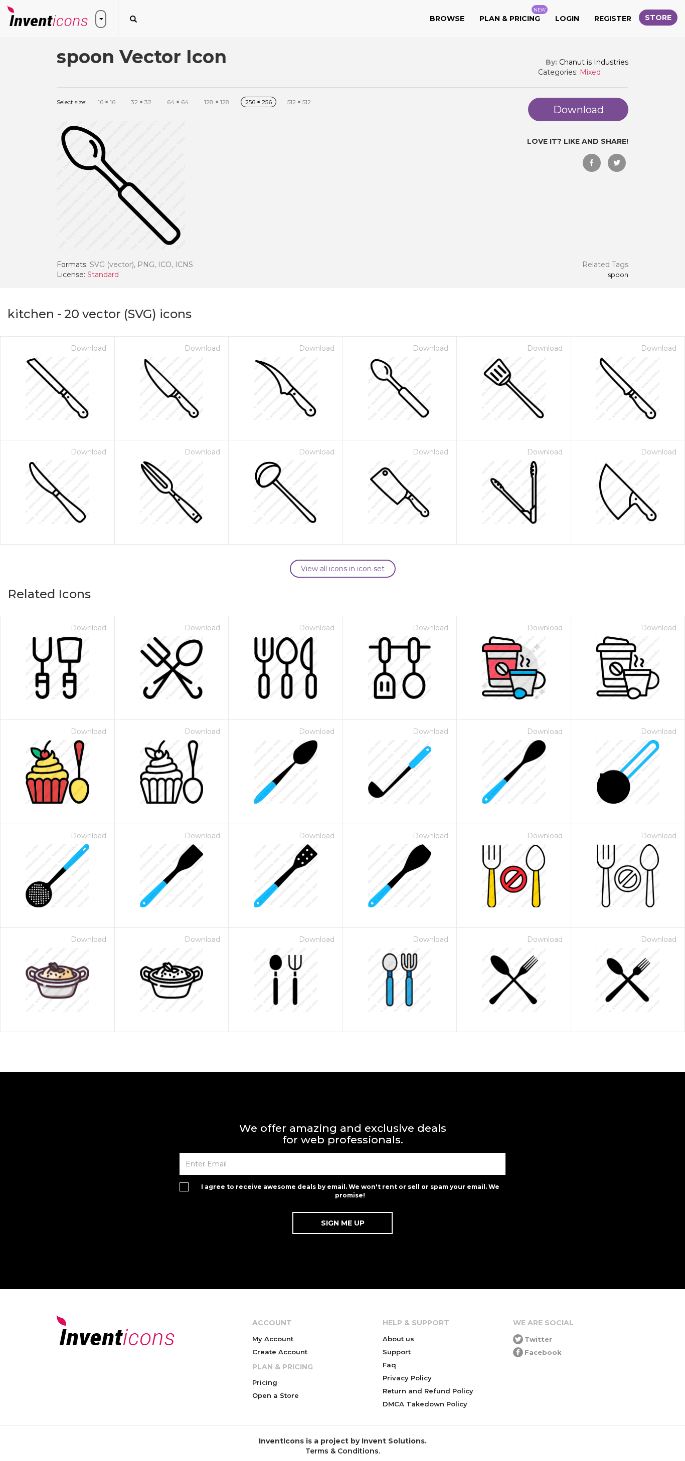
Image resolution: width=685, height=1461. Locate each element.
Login (567, 18)
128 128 (217, 102)
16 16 (106, 102)
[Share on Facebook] (592, 163)
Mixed (590, 72)
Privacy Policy (407, 1378)
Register (612, 18)
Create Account (279, 1352)
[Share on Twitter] (617, 163)
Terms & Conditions (342, 1450)
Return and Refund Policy (428, 1391)
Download (88, 348)
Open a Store (275, 1395)
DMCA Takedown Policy (425, 1404)
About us (398, 1339)
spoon (618, 275)
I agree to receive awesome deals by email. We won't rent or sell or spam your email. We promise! (350, 1191)
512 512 (299, 102)
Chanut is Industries (593, 62)
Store (658, 17)
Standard (103, 274)
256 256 (258, 102)
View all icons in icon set (343, 568)
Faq (389, 1365)
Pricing (264, 1382)
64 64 (178, 102)
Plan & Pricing (512, 15)
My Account (272, 1339)
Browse (447, 18)
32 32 (141, 102)
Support (397, 1352)
